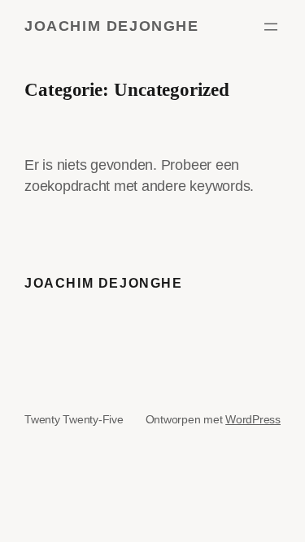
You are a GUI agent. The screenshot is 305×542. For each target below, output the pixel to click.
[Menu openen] (271, 27)
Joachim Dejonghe (111, 26)
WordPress (253, 419)
